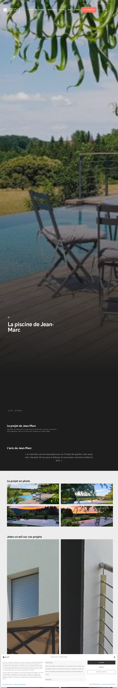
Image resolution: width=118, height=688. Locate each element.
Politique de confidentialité (19, 684)
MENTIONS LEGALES (7, 684)
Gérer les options (101, 672)
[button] (114, 657)
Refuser (101, 667)
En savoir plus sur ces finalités (108, 684)
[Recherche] (99, 10)
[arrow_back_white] (9, 317)
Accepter (101, 662)
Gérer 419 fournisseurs (94, 684)
